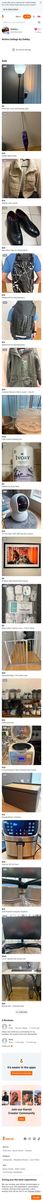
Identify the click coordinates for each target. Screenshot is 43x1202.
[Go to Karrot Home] (8, 1139)
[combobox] (19, 22)
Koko (11, 1039)
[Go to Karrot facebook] (25, 1138)
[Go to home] (3, 16)
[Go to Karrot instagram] (29, 1138)
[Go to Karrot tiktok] (38, 1138)
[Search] (39, 22)
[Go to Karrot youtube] (34, 1138)
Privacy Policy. (34, 1191)
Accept (36, 1197)
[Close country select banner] (40, 2)
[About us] (34, 16)
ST (10, 1025)
